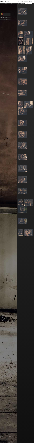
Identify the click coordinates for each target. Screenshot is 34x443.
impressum (30, 1)
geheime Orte (26, 1)
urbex (19, 1)
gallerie (22, 1)
